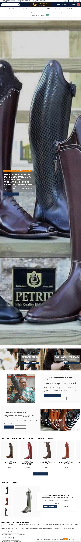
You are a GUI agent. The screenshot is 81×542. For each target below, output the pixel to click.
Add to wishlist (64, 506)
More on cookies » (75, 539)
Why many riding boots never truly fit (55, 398)
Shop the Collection (39, 474)
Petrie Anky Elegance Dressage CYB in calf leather (28, 463)
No (70, 539)
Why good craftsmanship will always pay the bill (62, 12)
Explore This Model (49, 506)
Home (3, 8)
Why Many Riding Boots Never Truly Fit (11, 540)
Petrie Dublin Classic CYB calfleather (66, 463)
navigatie (42, 15)
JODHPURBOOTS (20, 427)
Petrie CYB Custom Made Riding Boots (52, 8)
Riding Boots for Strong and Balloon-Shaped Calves (13, 536)
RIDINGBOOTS (9, 427)
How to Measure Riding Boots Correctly (11, 533)
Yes (65, 539)
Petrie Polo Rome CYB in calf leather (9, 463)
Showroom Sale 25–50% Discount (69, 8)
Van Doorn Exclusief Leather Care (20, 12)
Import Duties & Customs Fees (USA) (14, 8)
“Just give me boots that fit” (52, 395)
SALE (48, 15)
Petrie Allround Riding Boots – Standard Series (32, 8)
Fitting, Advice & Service (34, 12)
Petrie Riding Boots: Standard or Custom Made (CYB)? (14, 534)
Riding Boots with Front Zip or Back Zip (11, 538)
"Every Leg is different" (45, 12)
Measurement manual (7, 12)
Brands (74, 12)
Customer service (35, 15)
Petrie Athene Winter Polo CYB (47, 463)
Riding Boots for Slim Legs (8, 537)
